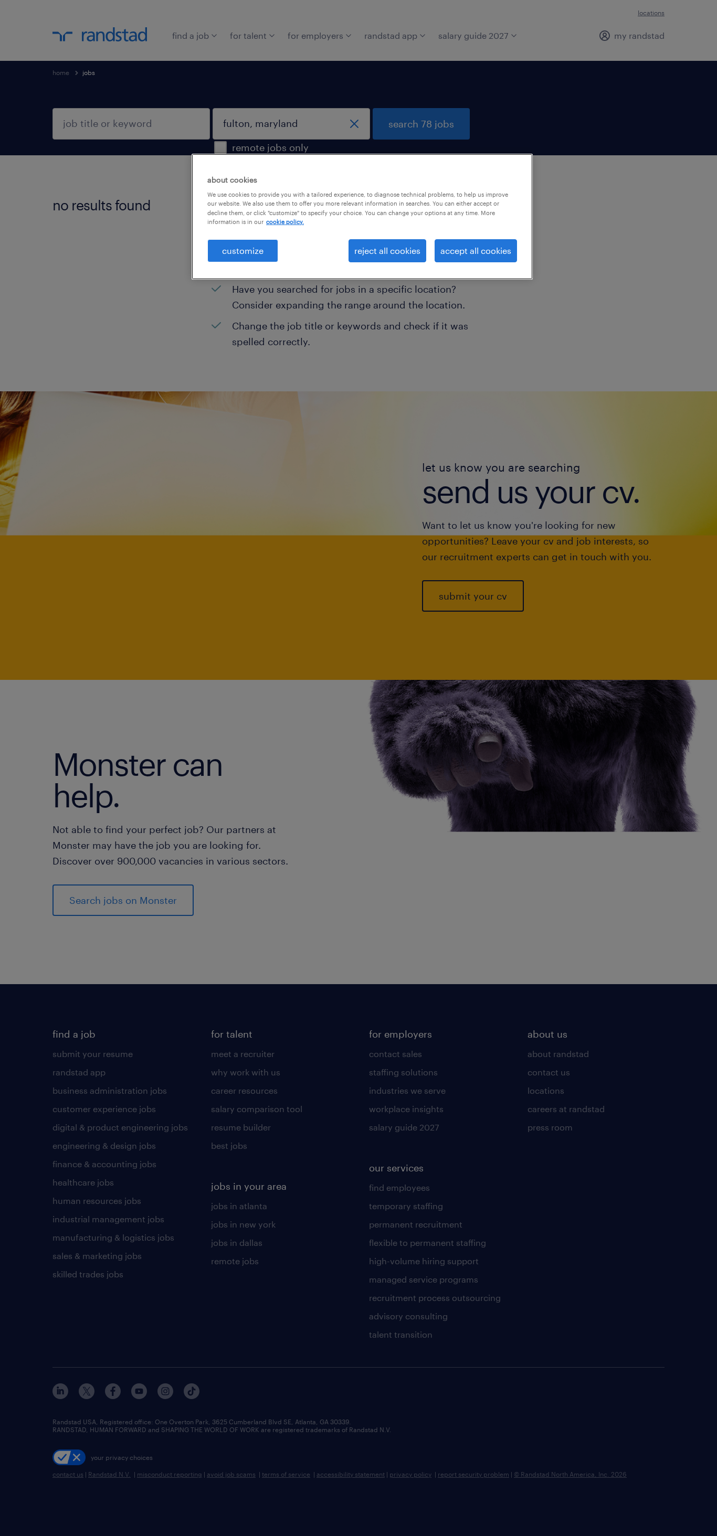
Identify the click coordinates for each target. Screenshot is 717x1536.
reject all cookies (387, 250)
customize (242, 250)
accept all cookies (475, 250)
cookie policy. (285, 221)
